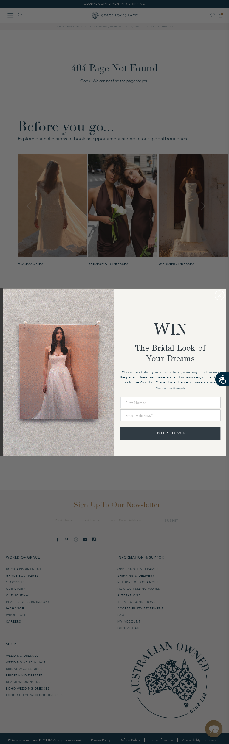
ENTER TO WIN (170, 433)
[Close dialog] (219, 295)
